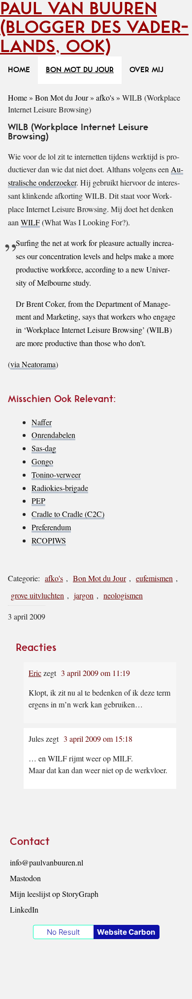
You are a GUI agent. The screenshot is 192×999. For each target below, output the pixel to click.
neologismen (123, 595)
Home (17, 97)
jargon (84, 595)
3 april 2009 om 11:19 (95, 673)
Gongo (42, 461)
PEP (38, 500)
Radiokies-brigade (60, 488)
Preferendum (51, 527)
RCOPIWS (49, 540)
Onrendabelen (53, 435)
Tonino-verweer (56, 474)
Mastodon (25, 878)
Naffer (42, 422)
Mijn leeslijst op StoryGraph (54, 894)
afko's (105, 97)
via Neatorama (33, 364)
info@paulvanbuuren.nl (46, 862)
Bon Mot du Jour (61, 97)
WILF (30, 222)
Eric (35, 673)
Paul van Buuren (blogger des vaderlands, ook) (94, 28)
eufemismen (154, 578)
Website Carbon (126, 932)
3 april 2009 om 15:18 (98, 738)
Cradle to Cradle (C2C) (68, 514)
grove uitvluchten (37, 595)
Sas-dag (44, 448)
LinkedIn (24, 909)
